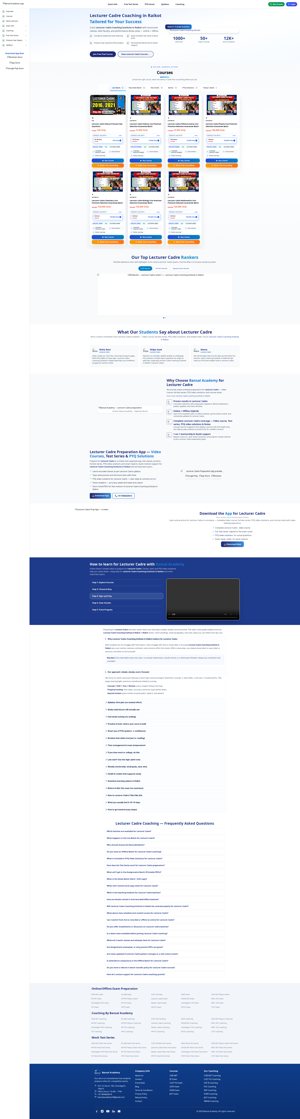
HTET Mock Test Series (130, 1056)
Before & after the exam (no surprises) (125, 788)
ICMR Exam (175, 1090)
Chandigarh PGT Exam (100, 1003)
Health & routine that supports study (124, 774)
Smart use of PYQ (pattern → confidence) (127, 731)
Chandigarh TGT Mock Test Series (194, 1052)
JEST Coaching (210, 1097)
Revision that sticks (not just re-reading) (126, 738)
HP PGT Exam (96, 999)
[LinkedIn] (113, 1111)
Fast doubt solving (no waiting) (122, 717)
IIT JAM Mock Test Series (130, 1043)
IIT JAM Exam (126, 994)
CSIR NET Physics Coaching (221, 1019)
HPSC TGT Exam (217, 1003)
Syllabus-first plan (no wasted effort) (125, 702)
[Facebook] (96, 1111)
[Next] (230, 295)
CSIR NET (174, 1075)
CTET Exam (215, 1007)
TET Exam (95, 1007)
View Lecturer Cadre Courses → (135, 54)
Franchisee (140, 1083)
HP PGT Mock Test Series (100, 1047)
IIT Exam (173, 1079)
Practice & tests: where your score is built (127, 724)
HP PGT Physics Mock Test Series (133, 1047)
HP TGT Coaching (128, 1027)
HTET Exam (125, 1007)
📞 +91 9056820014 (123, 496)
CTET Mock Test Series (220, 1056)
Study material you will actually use (124, 709)
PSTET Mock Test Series (190, 1056)
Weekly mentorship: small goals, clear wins (127, 766)
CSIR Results (145, 268)
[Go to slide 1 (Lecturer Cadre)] (163, 317)
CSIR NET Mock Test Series (101, 1043)
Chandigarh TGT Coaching (191, 1027)
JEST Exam (174, 1094)
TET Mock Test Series (99, 1056)
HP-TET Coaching (157, 1031)
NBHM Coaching (211, 1101)
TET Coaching (96, 1031)
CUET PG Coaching (158, 1019)
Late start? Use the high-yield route (124, 759)
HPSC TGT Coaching (219, 1027)
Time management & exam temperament (126, 745)
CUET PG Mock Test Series (161, 1043)
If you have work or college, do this (124, 752)
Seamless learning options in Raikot (124, 781)
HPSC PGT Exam (217, 999)
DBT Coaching (210, 1090)
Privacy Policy (141, 1094)
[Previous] (99, 295)
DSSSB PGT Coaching (189, 1023)
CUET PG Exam (157, 994)
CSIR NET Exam (97, 994)
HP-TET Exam (156, 1007)
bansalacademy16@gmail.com (111, 1097)
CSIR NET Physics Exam (220, 994)
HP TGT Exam (126, 1003)
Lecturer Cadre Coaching (161, 1023)
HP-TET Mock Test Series (160, 1056)
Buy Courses (278, 4)
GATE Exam (185, 994)
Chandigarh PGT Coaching (101, 1027)
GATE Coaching (187, 1019)
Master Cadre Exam (159, 1003)
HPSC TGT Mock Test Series (221, 1052)
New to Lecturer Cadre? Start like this (125, 795)
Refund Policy (141, 1097)
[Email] (119, 1111)
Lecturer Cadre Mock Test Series (163, 1047)
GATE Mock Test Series (190, 1043)
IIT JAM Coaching (128, 1019)
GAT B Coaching (211, 1083)
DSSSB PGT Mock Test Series (192, 1047)
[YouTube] (108, 1111)
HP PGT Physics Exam (129, 999)
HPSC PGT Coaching (219, 1023)
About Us (139, 1075)
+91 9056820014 (105, 1094)
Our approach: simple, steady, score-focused (128, 672)
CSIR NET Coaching (98, 1019)
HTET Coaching (127, 1031)
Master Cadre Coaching (160, 1027)
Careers (138, 1079)
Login (293, 4)
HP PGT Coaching (98, 1023)
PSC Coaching (210, 1086)
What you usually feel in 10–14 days (124, 802)
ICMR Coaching (210, 1094)
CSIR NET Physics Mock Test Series (224, 1043)
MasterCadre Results (181, 268)
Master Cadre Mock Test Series (163, 1052)
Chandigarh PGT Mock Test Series (104, 1052)
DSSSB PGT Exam (187, 999)
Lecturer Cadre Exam (159, 999)
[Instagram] (102, 1111)
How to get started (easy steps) (122, 809)
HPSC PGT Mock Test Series (221, 1047)
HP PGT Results (161, 268)
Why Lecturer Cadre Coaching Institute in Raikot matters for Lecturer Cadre (142, 639)
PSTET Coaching (187, 1031)
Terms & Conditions (144, 1090)
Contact (138, 1101)
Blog (137, 1086)
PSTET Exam (186, 1007)
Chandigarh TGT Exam (190, 1003)
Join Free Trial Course (103, 54)
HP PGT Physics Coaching (131, 1023)
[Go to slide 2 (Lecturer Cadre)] (165, 317)
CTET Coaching (217, 1031)
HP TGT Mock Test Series (130, 1052)
